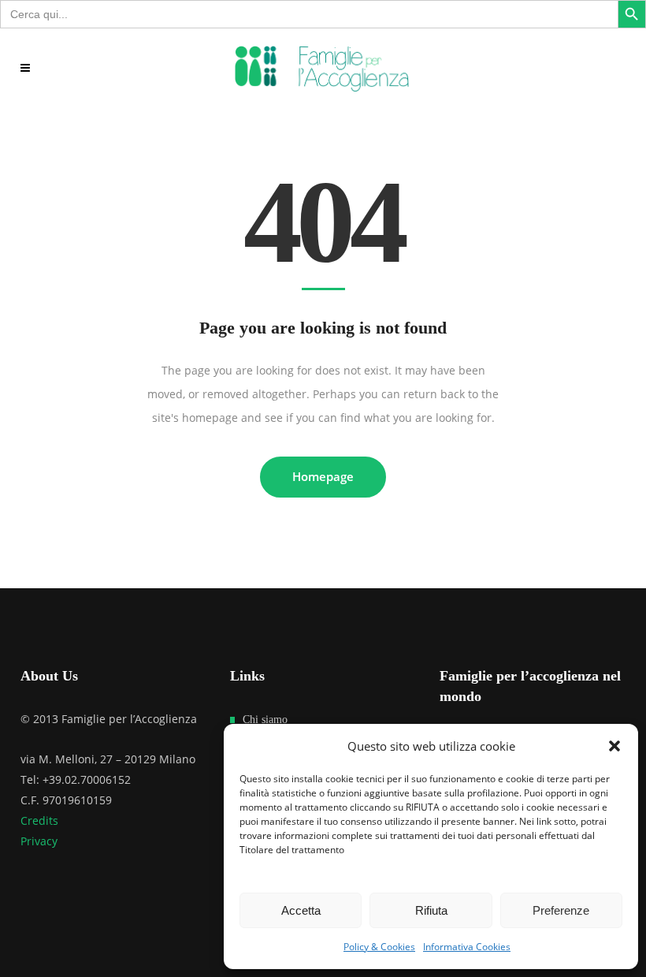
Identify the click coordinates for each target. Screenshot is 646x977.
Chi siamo (265, 719)
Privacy (39, 840)
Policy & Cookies (379, 946)
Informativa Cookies (466, 946)
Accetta (301, 910)
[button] (614, 746)
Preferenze (561, 910)
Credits (39, 820)
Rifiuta (431, 910)
